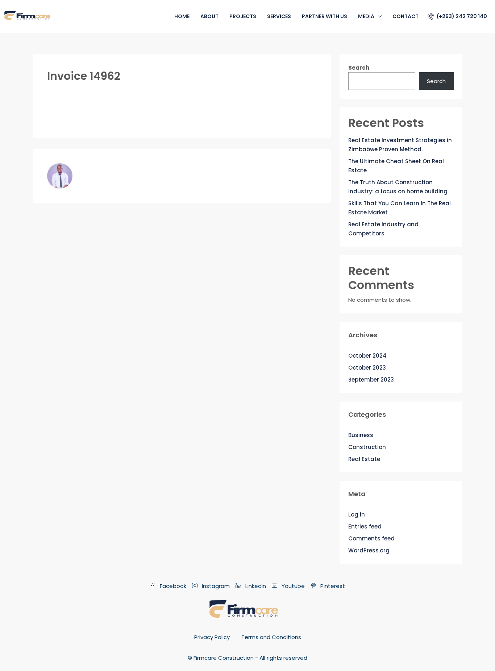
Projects (242, 16)
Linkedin (255, 586)
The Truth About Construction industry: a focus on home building (398, 186)
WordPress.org (369, 550)
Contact (405, 16)
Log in (356, 514)
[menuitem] (457, 16)
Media (366, 16)
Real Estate (364, 459)
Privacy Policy (212, 637)
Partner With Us (324, 16)
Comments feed (371, 538)
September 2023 (371, 379)
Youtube (292, 586)
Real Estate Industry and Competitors (383, 229)
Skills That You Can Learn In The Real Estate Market (399, 207)
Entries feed (365, 526)
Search (358, 67)
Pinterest (332, 586)
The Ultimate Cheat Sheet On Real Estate (396, 165)
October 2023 (367, 367)
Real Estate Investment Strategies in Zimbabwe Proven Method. (400, 144)
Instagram (215, 586)
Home (182, 16)
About (209, 16)
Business (360, 435)
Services (279, 16)
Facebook (172, 586)
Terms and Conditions (271, 637)
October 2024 (367, 355)
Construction (367, 447)
